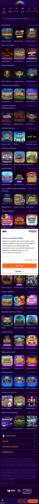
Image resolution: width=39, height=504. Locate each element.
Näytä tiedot (29, 260)
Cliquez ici (11, 478)
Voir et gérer (4, 483)
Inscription (33, 501)
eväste (23, 250)
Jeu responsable (8, 472)
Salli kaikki (19, 265)
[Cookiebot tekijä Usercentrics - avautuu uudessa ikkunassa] (28, 231)
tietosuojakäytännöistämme (12, 252)
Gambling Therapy (6, 475)
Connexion (22, 501)
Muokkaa (18, 271)
